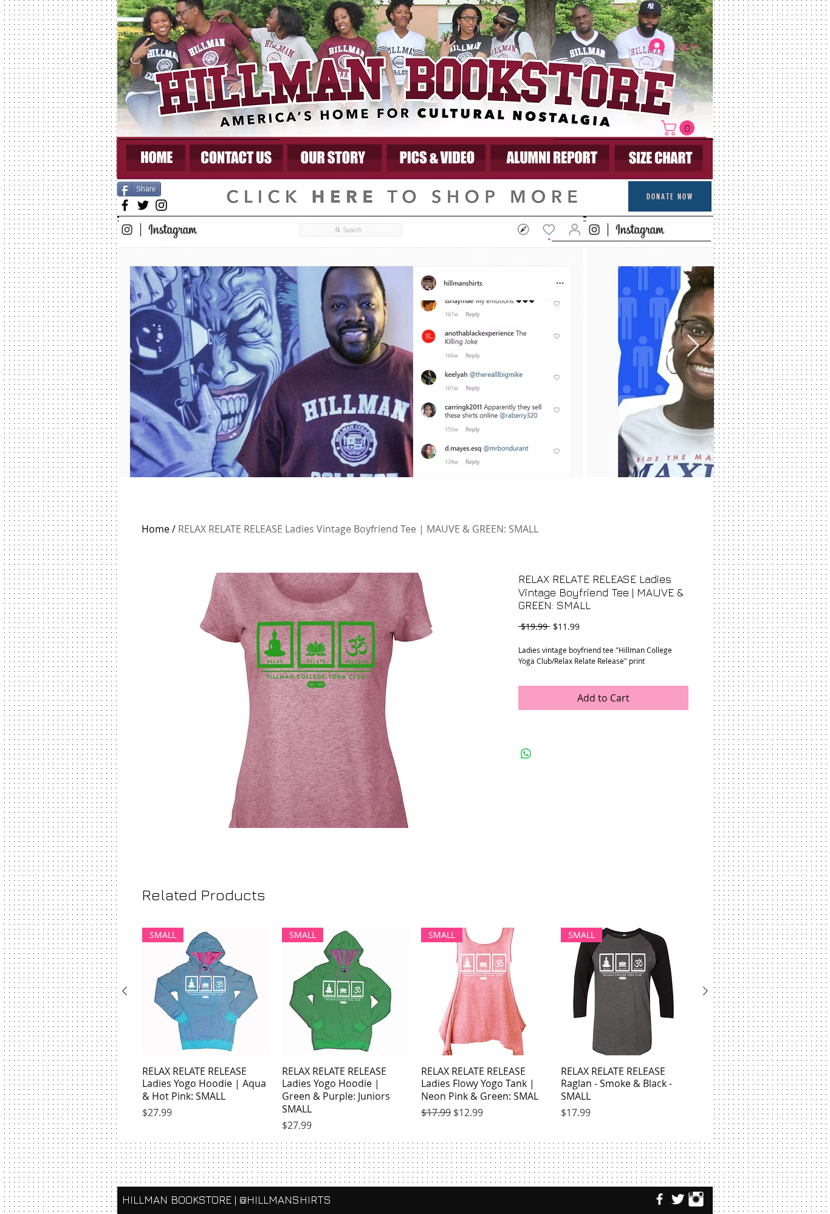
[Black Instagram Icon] (161, 205)
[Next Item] (693, 346)
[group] (415, 1030)
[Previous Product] (124, 991)
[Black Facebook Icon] (124, 205)
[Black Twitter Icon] (143, 205)
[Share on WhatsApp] (526, 754)
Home (156, 529)
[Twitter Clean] (677, 1199)
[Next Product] (705, 991)
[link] (679, 128)
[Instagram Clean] (696, 1199)
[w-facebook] (659, 1199)
